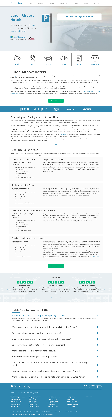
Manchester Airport (53, 406)
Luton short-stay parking (88, 91)
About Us (19, 411)
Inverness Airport (52, 396)
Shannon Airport (71, 403)
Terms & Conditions (45, 411)
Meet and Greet (64, 3)
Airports (30, 3)
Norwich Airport (71, 398)
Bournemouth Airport (16, 401)
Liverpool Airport (52, 399)
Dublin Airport (14, 406)
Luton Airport (14, 76)
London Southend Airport (54, 403)
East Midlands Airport (35, 396)
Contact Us (27, 411)
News (75, 411)
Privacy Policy (68, 411)
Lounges (96, 3)
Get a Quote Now (56, 101)
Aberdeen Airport (15, 396)
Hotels (76, 3)
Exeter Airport (32, 399)
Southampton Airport (72, 404)
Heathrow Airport (33, 404)
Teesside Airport (89, 396)
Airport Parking (95, 256)
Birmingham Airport (15, 399)
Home (12, 411)
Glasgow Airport (33, 403)
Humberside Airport (34, 406)
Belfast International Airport (17, 398)
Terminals (85, 3)
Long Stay (40, 3)
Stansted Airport (71, 406)
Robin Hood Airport (72, 401)
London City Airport (53, 401)
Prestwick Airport (71, 399)
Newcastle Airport (71, 396)
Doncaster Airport (15, 404)
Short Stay (51, 3)
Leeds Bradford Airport (54, 398)
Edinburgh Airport (33, 398)
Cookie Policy (57, 411)
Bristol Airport (14, 403)
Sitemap (35, 411)
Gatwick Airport (33, 401)
